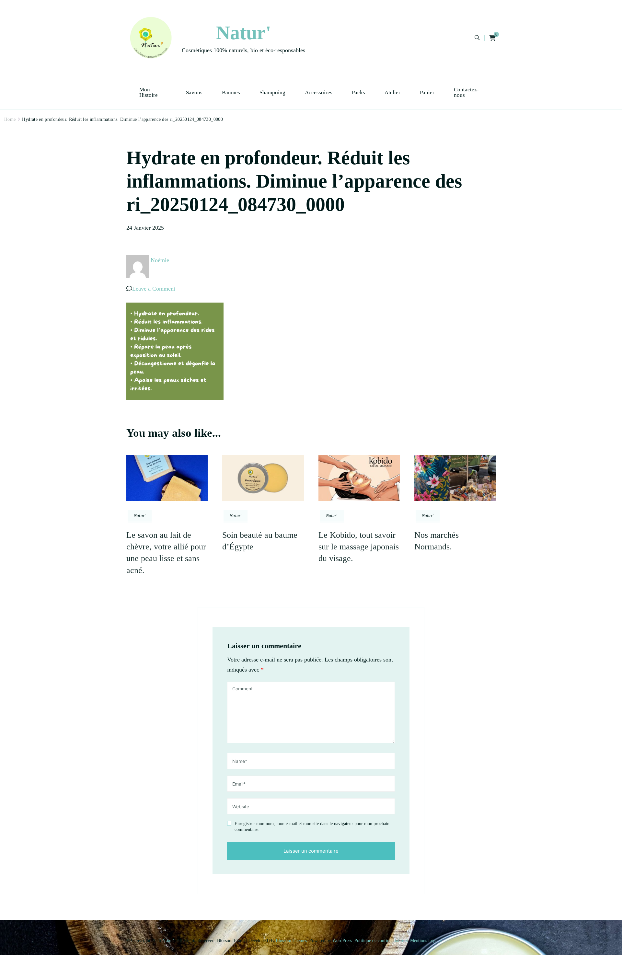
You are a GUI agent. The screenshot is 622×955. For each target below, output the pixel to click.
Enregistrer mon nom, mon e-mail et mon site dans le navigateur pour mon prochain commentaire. (312, 826)
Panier (427, 92)
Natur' (243, 32)
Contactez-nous (466, 92)
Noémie (160, 260)
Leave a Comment (153, 288)
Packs (358, 92)
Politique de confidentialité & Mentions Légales (398, 940)
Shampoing (272, 92)
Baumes (231, 92)
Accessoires (318, 92)
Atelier (392, 92)
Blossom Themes (291, 940)
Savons (194, 92)
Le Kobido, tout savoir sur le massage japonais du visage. (358, 546)
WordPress (342, 940)
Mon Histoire (148, 92)
